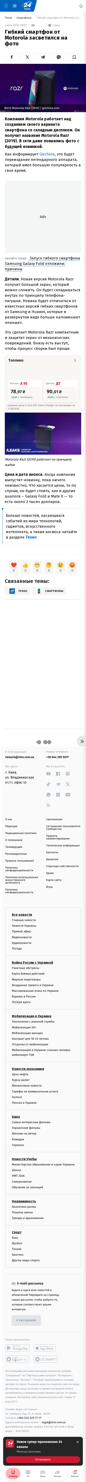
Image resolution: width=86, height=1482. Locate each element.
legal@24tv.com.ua (54, 1422)
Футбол (17, 1243)
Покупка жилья (22, 1212)
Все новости (22, 915)
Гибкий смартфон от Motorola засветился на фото (58, 18)
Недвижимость (24, 1201)
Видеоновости (22, 937)
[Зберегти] (74, 57)
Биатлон (17, 1254)
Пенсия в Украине (24, 1103)
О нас (8, 819)
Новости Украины (24, 926)
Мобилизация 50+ (24, 1027)
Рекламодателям (16, 854)
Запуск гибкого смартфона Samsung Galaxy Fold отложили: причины (42, 263)
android (17, 1348)
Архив (50, 873)
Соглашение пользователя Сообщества (63, 827)
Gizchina (47, 154)
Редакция (11, 826)
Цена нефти (20, 1074)
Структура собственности (62, 866)
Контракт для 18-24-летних (30, 1039)
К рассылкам (26, 1320)
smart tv (17, 1359)
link (48, 773)
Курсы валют (21, 1080)
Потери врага (21, 1002)
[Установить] (43, 1451)
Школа (16, 1170)
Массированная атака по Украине (35, 991)
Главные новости (24, 920)
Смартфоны (24, 18)
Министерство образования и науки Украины (43, 1164)
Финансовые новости (27, 1086)
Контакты (52, 852)
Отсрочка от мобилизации (30, 1044)
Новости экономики (28, 1069)
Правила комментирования (58, 837)
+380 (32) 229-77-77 (29, 1418)
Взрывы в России (24, 996)
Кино (16, 1117)
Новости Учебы (24, 1159)
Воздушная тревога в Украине (32, 985)
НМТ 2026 (18, 1176)
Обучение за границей (27, 1187)
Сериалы (18, 1145)
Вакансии (52, 859)
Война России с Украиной (32, 963)
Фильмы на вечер (24, 1134)
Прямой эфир (21, 931)
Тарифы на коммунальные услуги (35, 1091)
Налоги (17, 1097)
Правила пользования (19, 861)
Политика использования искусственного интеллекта (21, 880)
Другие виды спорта (26, 1260)
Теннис (17, 1249)
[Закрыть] (78, 1442)
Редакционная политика (21, 833)
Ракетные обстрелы (25, 968)
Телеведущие (13, 847)
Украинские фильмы (26, 1128)
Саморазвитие (22, 1181)
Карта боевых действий (28, 974)
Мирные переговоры (26, 979)
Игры (49, 887)
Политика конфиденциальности (19, 869)
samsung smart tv (46, 1359)
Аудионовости (21, 943)
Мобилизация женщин (27, 1033)
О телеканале (14, 840)
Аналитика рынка (24, 1207)
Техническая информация (63, 845)
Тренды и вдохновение (28, 1218)
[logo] (27, 6)
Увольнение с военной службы (33, 1022)
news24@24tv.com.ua (19, 757)
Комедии (18, 1139)
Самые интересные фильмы (31, 1122)
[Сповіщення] (81, 5)
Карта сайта (53, 880)
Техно (9, 18)
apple (46, 1348)
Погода (17, 948)
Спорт (17, 1232)
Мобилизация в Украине (32, 1016)
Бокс (15, 1237)
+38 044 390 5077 (57, 757)
